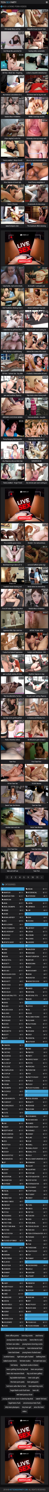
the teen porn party (17, 1382)
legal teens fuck (14, 1403)
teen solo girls (33, 1378)
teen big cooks (27, 1336)
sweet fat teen (41, 1399)
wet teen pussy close (24, 1394)
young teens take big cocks (17, 1340)
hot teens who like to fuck (16, 1386)
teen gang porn (32, 1382)
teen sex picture (37, 1369)
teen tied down (13, 1352)
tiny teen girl (26, 1407)
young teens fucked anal (31, 1352)
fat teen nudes (25, 1361)
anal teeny (39, 1336)
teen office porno (12, 1336)
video (24, 1411)
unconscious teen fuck (31, 1403)
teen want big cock (36, 1386)
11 (37, 877)
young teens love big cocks (32, 1344)
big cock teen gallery (34, 1373)
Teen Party (8, 2)
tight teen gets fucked (25, 1357)
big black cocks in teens (29, 1365)
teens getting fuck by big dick (17, 1369)
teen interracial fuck (34, 1348)
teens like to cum (36, 1340)
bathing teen (40, 1357)
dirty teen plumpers (12, 1407)
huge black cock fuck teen (20, 1390)
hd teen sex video (13, 1344)
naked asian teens (10, 1361)
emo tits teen (39, 1407)
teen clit (36, 1390)
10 (33, 877)
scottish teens (9, 1357)
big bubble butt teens (17, 1378)
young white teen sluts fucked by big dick (18, 1399)
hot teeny (14, 1365)
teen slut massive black (15, 1373)
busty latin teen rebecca (16, 1348)
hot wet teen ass (39, 1361)
